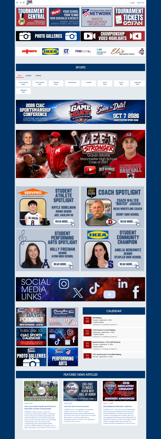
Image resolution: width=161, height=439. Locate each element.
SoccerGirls (121, 83)
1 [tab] (69, 179)
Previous (20, 407)
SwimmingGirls (137, 83)
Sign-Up (140, 2)
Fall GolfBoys (56, 83)
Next (141, 407)
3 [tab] (75, 179)
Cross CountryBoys (23, 83)
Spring (38, 75)
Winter (28, 75)
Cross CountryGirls (39, 83)
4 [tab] (79, 179)
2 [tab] (72, 179)
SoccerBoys (105, 83)
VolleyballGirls (23, 91)
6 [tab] (85, 179)
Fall (19, 75)
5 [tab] (82, 179)
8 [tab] (92, 179)
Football (88, 82)
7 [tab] (89, 179)
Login (132, 2)
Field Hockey (72, 82)
